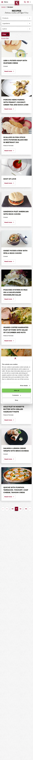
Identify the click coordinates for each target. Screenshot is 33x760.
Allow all (16, 390)
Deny (16, 400)
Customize (15, 395)
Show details (24, 385)
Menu (6, 2)
